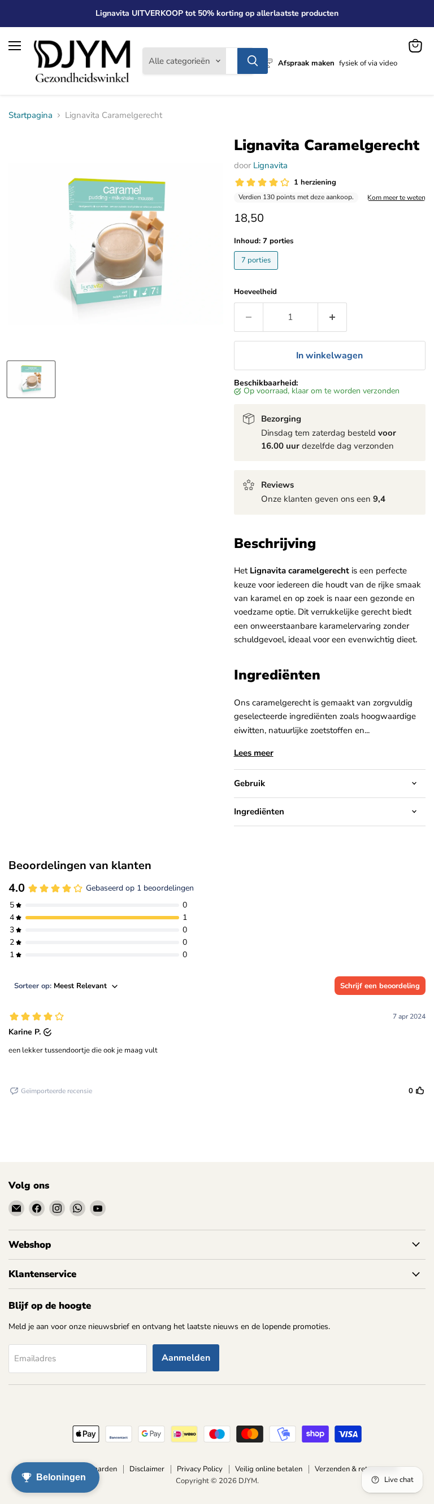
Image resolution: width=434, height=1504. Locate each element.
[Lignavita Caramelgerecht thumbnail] (31, 379)
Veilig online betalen (268, 1469)
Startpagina (30, 115)
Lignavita (270, 165)
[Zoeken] (252, 61)
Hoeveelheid (255, 292)
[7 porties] (257, 272)
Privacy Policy (200, 1469)
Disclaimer (146, 1469)
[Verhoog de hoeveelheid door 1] (332, 317)
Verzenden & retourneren (356, 1469)
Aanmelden (186, 1358)
